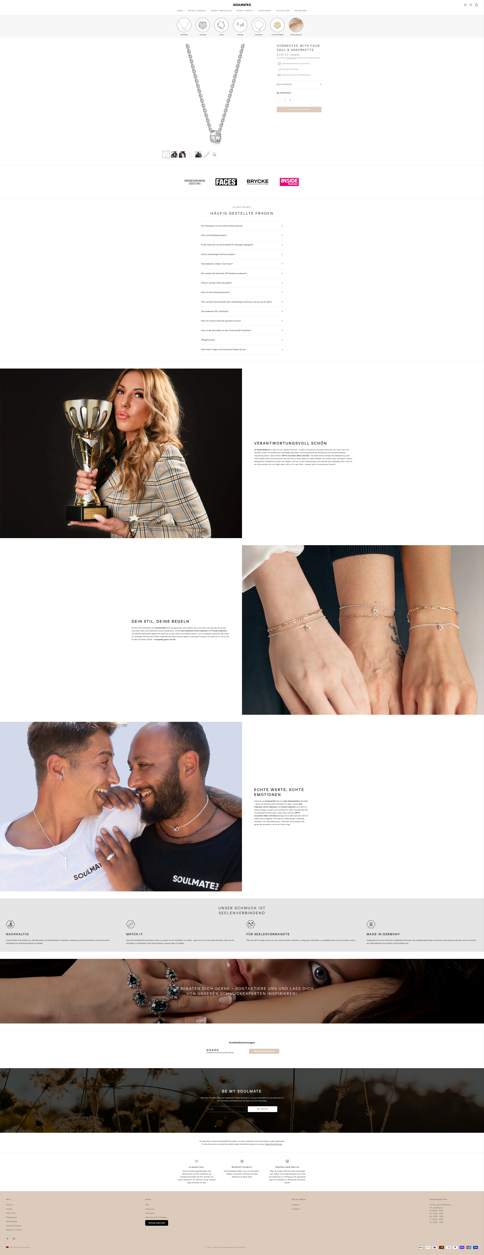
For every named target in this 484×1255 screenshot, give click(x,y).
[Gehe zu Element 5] (198, 154)
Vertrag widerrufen (156, 1223)
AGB (147, 1205)
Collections (283, 11)
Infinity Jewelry (197, 11)
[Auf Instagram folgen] (14, 1238)
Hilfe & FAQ (11, 1213)
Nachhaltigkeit (11, 1221)
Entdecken (301, 11)
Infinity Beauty (245, 11)
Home (180, 11)
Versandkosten (290, 58)
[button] (284, 92)
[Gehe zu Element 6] (206, 154)
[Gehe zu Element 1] (166, 154)
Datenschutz (150, 1213)
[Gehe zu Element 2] (174, 154)
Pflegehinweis (11, 1217)
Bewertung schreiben (264, 1051)
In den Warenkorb (299, 109)
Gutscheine (265, 11)
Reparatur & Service (14, 1230)
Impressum (149, 1209)
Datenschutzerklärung (273, 1144)
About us (9, 1205)
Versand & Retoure (13, 1225)
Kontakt (9, 1209)
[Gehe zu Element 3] (182, 154)
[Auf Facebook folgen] (7, 1238)
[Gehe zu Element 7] (214, 154)
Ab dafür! (262, 1109)
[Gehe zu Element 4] (190, 154)
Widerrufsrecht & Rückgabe (156, 1217)
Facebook (295, 1205)
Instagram (296, 1209)
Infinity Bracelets (221, 11)
